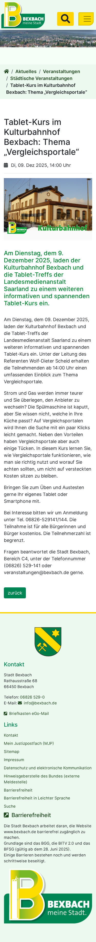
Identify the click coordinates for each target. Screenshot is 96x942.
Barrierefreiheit (18, 790)
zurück (15, 593)
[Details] (6, 71)
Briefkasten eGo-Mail (29, 713)
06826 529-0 (32, 697)
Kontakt (11, 735)
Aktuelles (26, 71)
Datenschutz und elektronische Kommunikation (48, 767)
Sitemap (11, 751)
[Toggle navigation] (86, 18)
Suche (10, 806)
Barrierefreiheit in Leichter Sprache (37, 798)
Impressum (14, 759)
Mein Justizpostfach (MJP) (29, 743)
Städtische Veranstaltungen (41, 78)
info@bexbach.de (40, 703)
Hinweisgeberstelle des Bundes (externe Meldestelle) (42, 779)
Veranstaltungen (61, 71)
